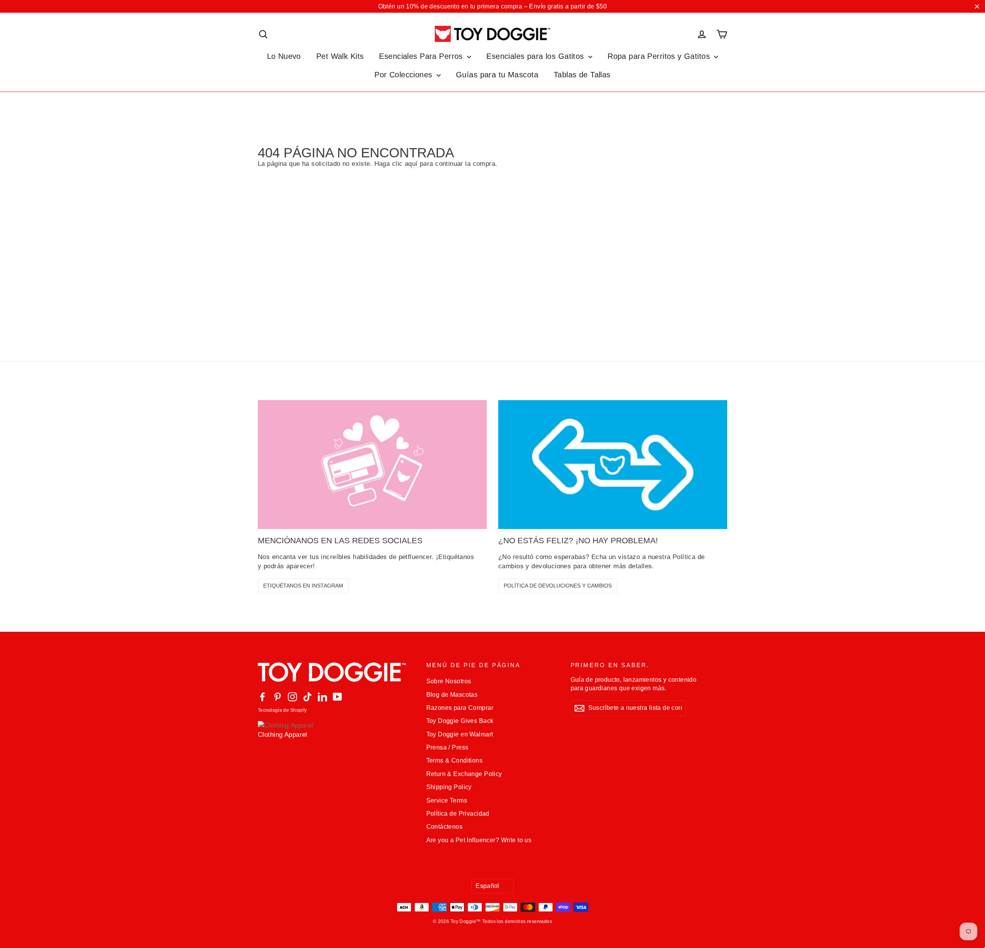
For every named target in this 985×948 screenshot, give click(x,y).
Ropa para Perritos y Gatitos (660, 56)
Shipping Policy (449, 787)
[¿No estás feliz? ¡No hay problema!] (612, 464)
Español (487, 886)
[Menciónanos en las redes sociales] (372, 464)
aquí (411, 163)
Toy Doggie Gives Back (460, 721)
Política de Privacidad (457, 813)
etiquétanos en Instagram (303, 585)
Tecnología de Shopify (282, 710)
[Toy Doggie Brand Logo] (492, 34)
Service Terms (446, 800)
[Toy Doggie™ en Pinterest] (277, 696)
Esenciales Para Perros (422, 56)
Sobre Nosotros (448, 681)
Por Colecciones (404, 74)
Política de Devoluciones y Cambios (558, 585)
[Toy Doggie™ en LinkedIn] (322, 696)
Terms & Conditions (454, 760)
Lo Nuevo (284, 56)
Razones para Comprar (460, 707)
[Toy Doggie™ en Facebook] (262, 696)
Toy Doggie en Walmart (459, 734)
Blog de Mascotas (452, 694)
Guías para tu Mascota (497, 74)
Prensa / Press (447, 747)
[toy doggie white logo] (336, 672)
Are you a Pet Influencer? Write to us (479, 840)
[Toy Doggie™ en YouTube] (337, 696)
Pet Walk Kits (340, 56)
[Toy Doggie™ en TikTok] (307, 696)
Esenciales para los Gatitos (536, 56)
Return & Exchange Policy (464, 774)
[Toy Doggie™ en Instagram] (292, 696)
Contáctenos (444, 826)
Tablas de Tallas (582, 74)
